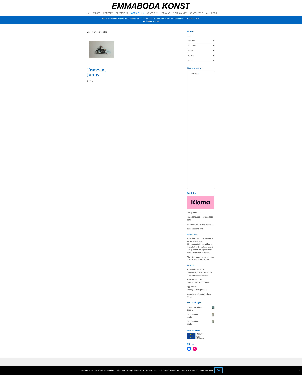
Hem (87, 13)
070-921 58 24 (203, 282)
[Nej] (299, 370)
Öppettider (122, 13)
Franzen (194, 73)
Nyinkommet (180, 13)
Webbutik (136, 13)
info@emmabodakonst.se (197, 275)
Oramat (166, 13)
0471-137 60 (197, 279)
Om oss (96, 13)
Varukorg (211, 13)
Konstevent (196, 13)
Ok (218, 370)
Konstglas (153, 13)
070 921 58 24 (144, 18)
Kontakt (108, 13)
